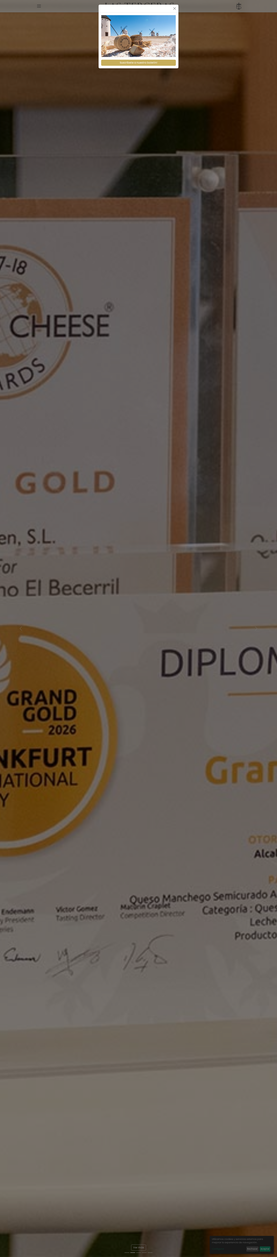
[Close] (174, 8)
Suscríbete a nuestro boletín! (138, 62)
